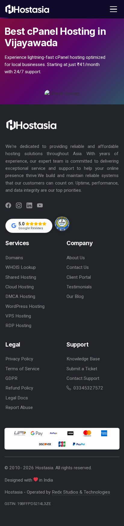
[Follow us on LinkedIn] (29, 205)
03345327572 (87, 388)
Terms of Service (22, 368)
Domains (14, 257)
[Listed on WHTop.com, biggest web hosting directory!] (62, 224)
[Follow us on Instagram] (19, 205)
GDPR (11, 378)
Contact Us (78, 267)
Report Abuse (19, 407)
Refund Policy (19, 388)
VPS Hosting (18, 316)
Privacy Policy (19, 359)
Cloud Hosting (19, 287)
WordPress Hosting (25, 306)
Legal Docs (16, 398)
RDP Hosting (18, 325)
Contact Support (83, 378)
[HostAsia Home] (28, 9)
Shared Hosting (20, 277)
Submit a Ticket (82, 368)
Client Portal (79, 277)
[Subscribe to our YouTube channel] (40, 205)
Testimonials (79, 287)
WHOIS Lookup (20, 267)
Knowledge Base (83, 359)
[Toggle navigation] (113, 9)
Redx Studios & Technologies (81, 492)
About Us (76, 257)
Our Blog (75, 296)
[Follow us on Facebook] (8, 205)
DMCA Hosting (20, 296)
